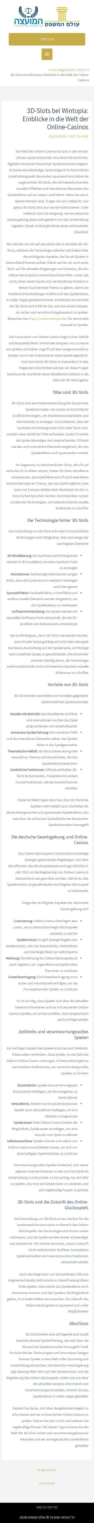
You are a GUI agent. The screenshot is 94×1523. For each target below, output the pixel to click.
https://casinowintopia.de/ (47, 318)
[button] (47, 39)
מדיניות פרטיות (47, 1507)
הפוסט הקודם (47, 1469)
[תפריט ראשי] (47, 54)
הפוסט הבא (47, 1483)
